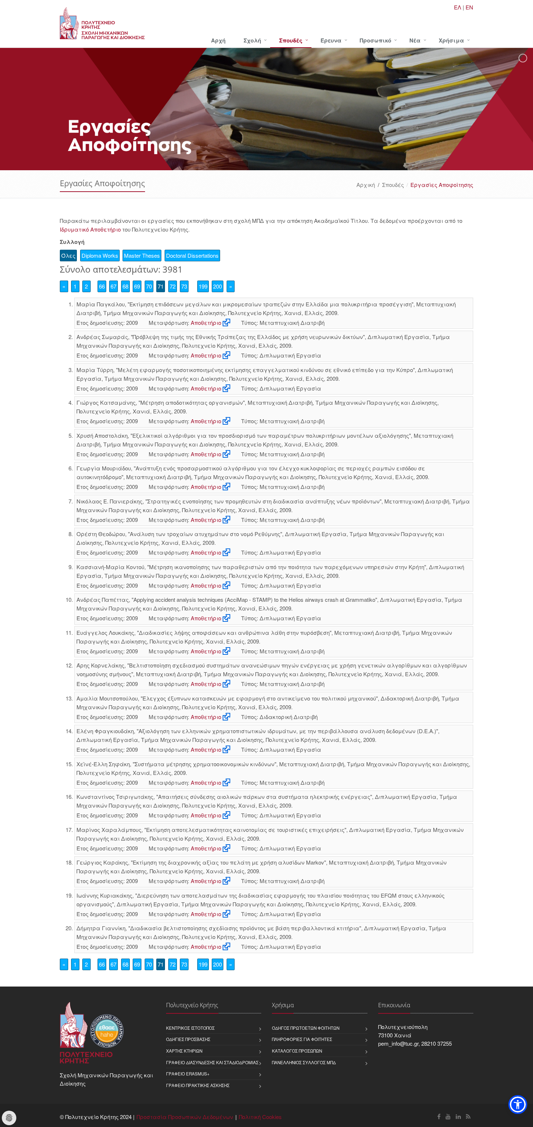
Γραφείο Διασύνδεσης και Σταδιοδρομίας (212, 1062)
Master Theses (142, 255)
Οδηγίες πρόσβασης (188, 1039)
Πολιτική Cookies (260, 1116)
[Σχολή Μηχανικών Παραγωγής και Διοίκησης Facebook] (439, 1116)
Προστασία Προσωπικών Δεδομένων (185, 1116)
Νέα (415, 40)
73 (184, 286)
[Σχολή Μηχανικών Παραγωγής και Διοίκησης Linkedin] (458, 1116)
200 (217, 286)
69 (137, 286)
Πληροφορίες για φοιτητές (302, 1039)
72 (172, 286)
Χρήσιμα (451, 40)
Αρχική (365, 184)
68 (125, 286)
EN (469, 7)
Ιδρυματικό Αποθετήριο (90, 229)
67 (113, 286)
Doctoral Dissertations (192, 255)
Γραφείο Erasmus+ (188, 1074)
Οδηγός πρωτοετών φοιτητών (305, 1028)
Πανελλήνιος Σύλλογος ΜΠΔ (304, 1062)
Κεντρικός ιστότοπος (190, 1028)
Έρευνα (331, 40)
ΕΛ (457, 7)
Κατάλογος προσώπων (297, 1051)
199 (203, 286)
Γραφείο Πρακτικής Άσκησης (198, 1085)
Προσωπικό (375, 40)
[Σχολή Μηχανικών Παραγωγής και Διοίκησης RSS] (468, 1116)
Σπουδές (290, 40)
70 (149, 286)
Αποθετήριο (206, 322)
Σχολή (252, 40)
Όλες (68, 255)
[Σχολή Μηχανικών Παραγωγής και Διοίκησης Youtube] (448, 1116)
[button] (518, 1104)
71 (161, 286)
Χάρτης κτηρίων (184, 1051)
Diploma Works (100, 255)
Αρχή (218, 40)
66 (102, 286)
